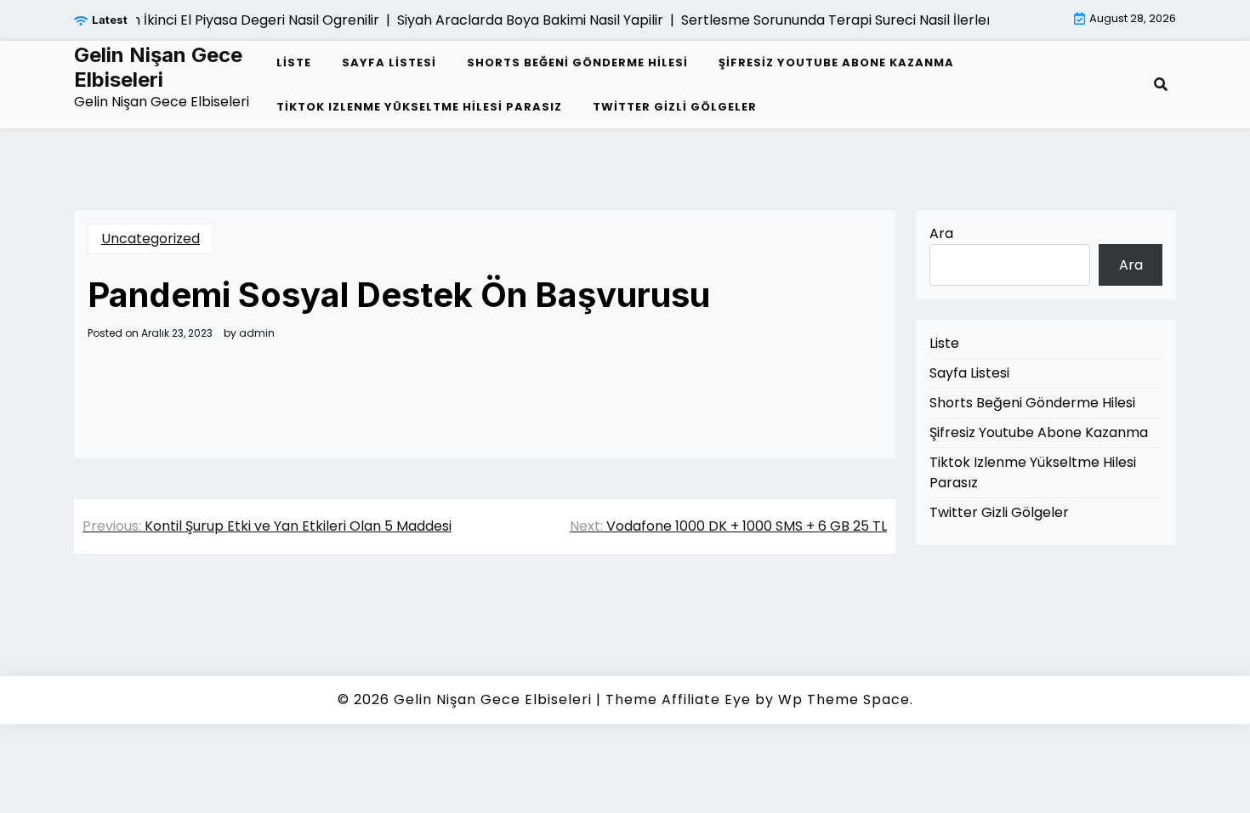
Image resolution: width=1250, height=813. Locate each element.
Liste (293, 62)
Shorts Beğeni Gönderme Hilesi (577, 62)
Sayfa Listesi (389, 62)
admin (257, 333)
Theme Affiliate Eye (678, 699)
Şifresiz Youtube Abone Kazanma (836, 62)
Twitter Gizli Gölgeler (675, 107)
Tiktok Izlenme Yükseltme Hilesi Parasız (419, 107)
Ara (941, 233)
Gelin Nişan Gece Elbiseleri (158, 67)
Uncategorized (150, 238)
